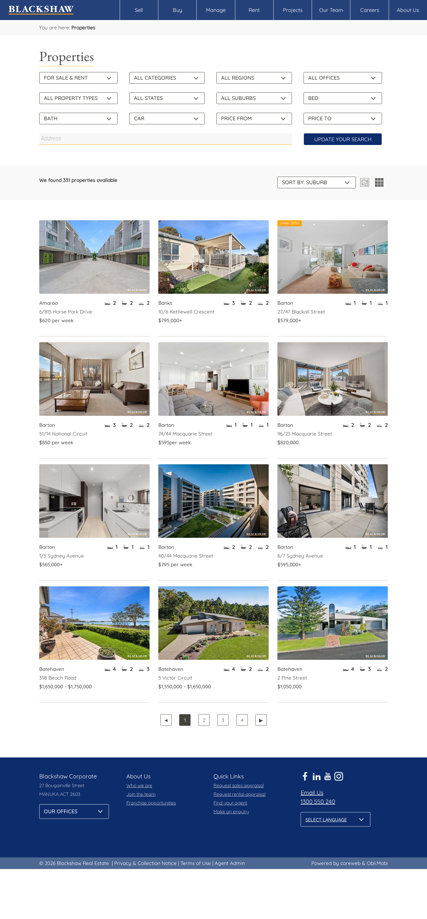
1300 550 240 (318, 801)
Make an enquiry (231, 811)
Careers (369, 10)
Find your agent (230, 803)
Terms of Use (195, 863)
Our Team (331, 10)
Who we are (139, 785)
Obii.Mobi (377, 863)
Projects (292, 10)
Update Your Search (343, 139)
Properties (83, 27)
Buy (177, 10)
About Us (408, 10)
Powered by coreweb (335, 863)
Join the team (141, 794)
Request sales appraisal (239, 785)
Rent (254, 10)
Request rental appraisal (239, 794)
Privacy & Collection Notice (145, 863)
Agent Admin (230, 863)
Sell (139, 10)
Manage (216, 10)
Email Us (312, 792)
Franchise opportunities (151, 803)
